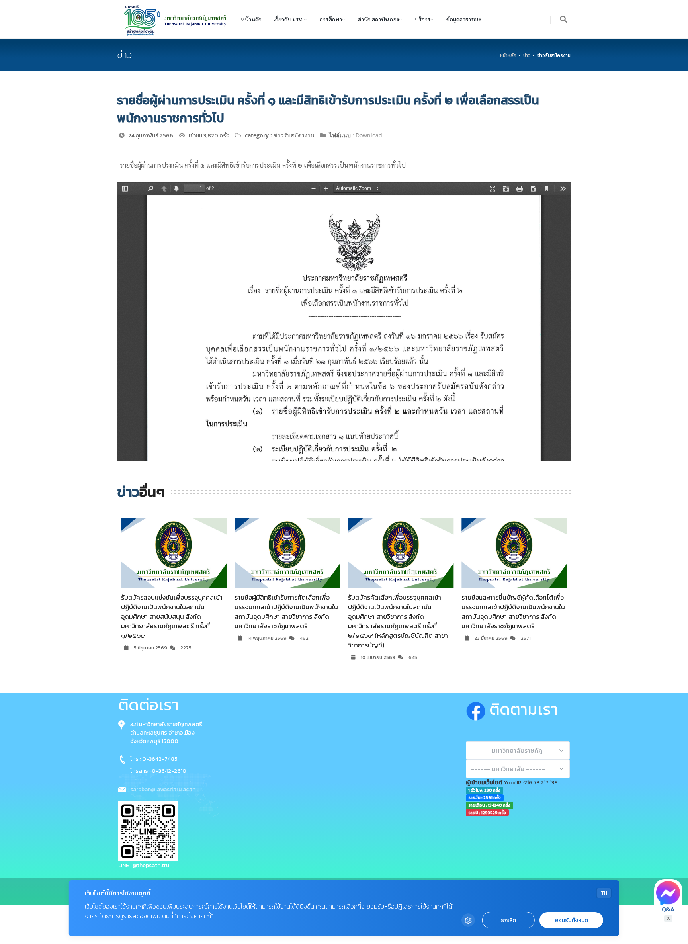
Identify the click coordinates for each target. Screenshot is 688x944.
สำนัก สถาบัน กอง (378, 19)
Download (369, 135)
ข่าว (527, 55)
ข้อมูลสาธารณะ (463, 19)
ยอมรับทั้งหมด (571, 920)
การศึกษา (331, 19)
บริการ (422, 19)
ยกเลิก (508, 920)
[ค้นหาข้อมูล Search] (564, 20)
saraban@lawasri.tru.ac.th (162, 789)
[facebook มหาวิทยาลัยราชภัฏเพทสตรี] (477, 709)
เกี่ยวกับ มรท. (289, 19)
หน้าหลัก (251, 19)
